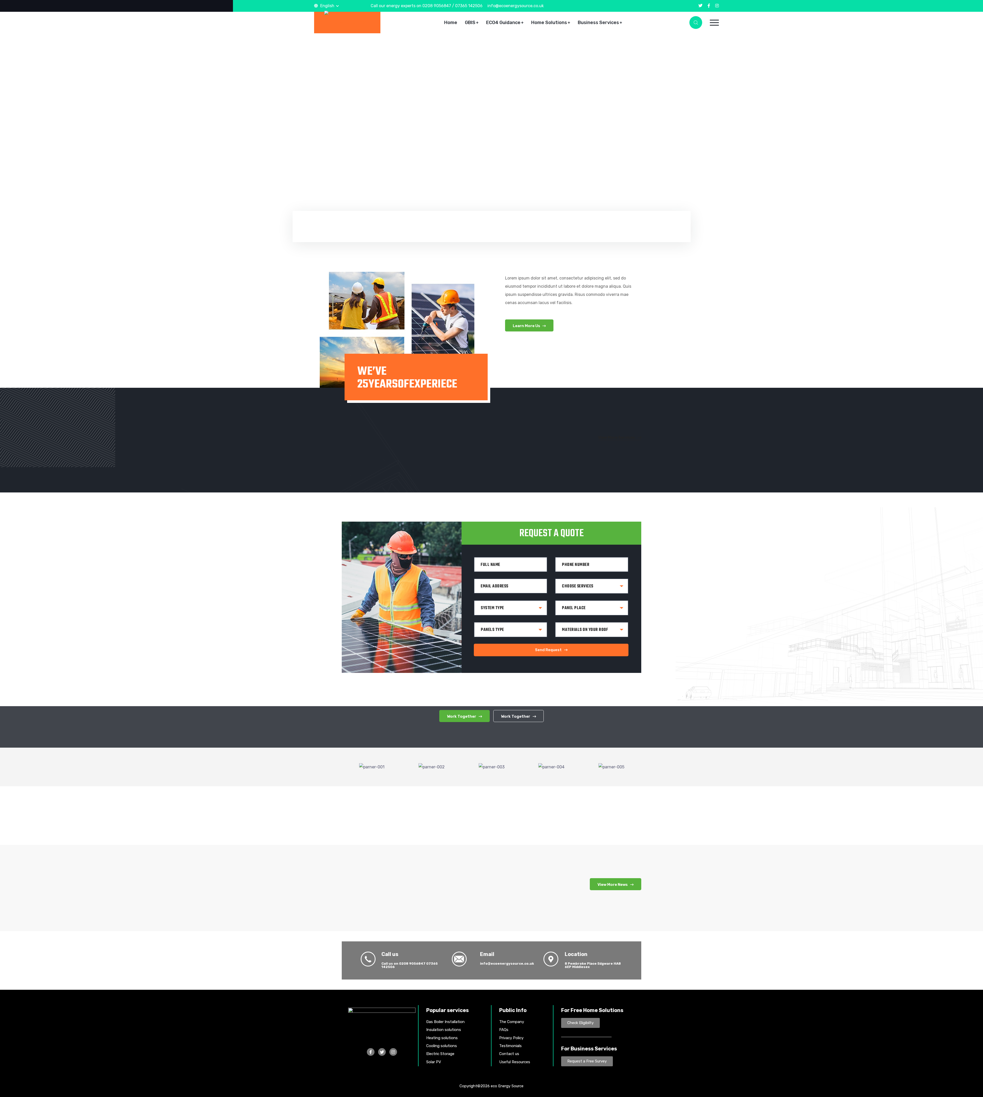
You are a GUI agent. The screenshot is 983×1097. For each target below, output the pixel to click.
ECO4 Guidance (503, 22)
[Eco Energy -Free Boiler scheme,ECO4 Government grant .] (347, 22)
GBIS (470, 22)
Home (450, 22)
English (327, 5)
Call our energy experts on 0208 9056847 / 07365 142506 (427, 5)
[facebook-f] (709, 5)
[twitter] (700, 5)
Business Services (598, 22)
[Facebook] (371, 1052)
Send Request (548, 650)
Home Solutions (549, 22)
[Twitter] (382, 1052)
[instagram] (717, 5)
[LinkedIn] (393, 1052)
